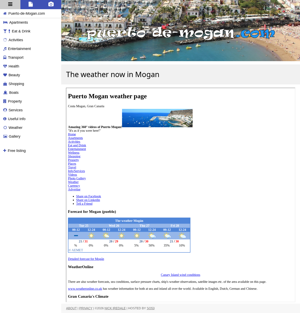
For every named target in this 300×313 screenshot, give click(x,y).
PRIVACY (85, 308)
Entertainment (19, 49)
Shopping (16, 84)
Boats (14, 93)
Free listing (17, 151)
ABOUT (71, 308)
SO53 (150, 308)
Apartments (18, 22)
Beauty (14, 75)
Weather (15, 128)
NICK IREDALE (115, 308)
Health (14, 66)
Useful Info (17, 119)
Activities (16, 40)
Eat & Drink (21, 31)
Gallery (14, 136)
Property (15, 101)
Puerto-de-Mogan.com (26, 13)
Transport (15, 57)
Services (16, 110)
